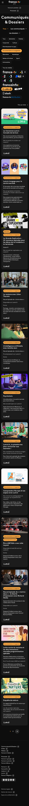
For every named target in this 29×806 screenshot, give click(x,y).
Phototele (13, 10)
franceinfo (4, 769)
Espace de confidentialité (8, 795)
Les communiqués (18, 29)
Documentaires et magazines (11, 50)
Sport (18, 58)
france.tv (4, 767)
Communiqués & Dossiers (9, 746)
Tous (4, 29)
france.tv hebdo (6, 753)
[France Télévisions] (14, 3)
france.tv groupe (6, 759)
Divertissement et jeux (9, 46)
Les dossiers (13, 33)
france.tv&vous (5, 763)
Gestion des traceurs (6, 792)
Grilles (3, 748)
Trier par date (22, 105)
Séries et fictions (8, 58)
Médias (3, 751)
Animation (12, 39)
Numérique (15, 54)
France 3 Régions (6, 775)
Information (6, 62)
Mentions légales (5, 789)
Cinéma (21, 39)
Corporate (6, 43)
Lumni (3, 773)
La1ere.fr (4, 771)
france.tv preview (13, 8)
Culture (14, 43)
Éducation (6, 54)
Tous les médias (7, 68)
